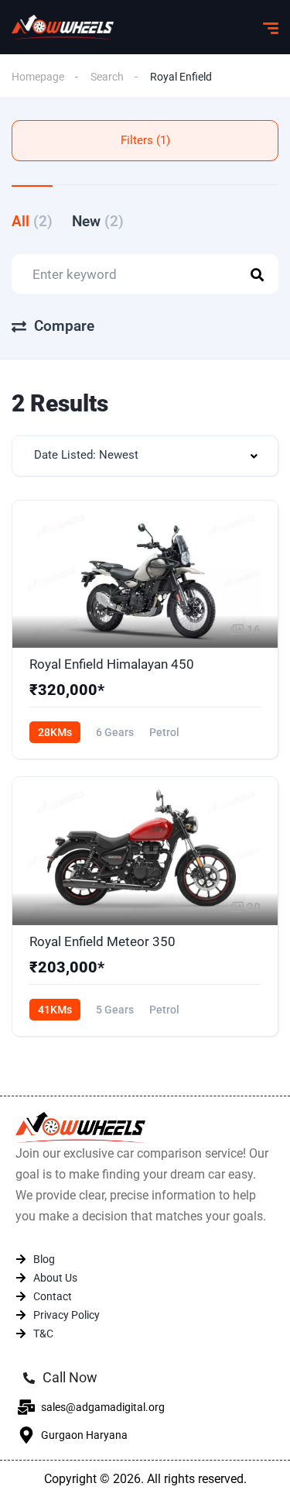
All (32, 221)
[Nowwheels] (63, 27)
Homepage (38, 77)
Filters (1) (145, 140)
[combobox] (145, 456)
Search (107, 77)
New (98, 221)
